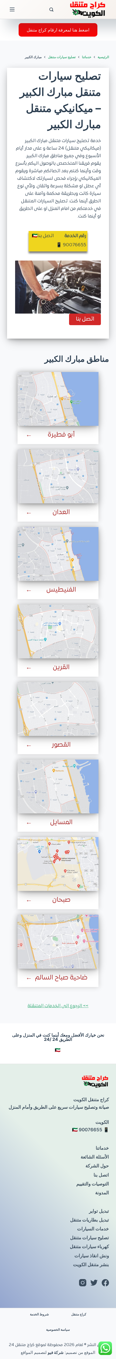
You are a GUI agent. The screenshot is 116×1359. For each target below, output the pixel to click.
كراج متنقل (78, 1314)
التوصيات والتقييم (92, 1183)
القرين (61, 667)
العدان (61, 512)
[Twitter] (94, 1282)
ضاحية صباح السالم (61, 978)
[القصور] (58, 709)
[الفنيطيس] (58, 554)
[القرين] (58, 631)
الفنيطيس (61, 590)
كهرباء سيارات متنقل (89, 1246)
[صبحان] (58, 864)
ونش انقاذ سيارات (91, 1255)
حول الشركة (97, 1165)
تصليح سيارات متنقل (89, 1237)
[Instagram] (82, 1282)
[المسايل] (58, 786)
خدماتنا (102, 1148)
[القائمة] (12, 9)
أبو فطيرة (61, 435)
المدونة (102, 1192)
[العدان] (58, 476)
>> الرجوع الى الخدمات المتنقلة (58, 1006)
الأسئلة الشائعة (95, 1157)
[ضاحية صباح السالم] (58, 941)
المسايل (61, 822)
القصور (61, 745)
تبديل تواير (99, 1211)
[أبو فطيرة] (58, 399)
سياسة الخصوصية (58, 1330)
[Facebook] (105, 1282)
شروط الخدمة (39, 1314)
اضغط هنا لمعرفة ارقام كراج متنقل (58, 30)
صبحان (61, 900)
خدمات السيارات (93, 1228)
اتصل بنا (101, 1175)
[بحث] (51, 10)
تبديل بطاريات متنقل (89, 1220)
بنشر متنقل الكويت (91, 1264)
